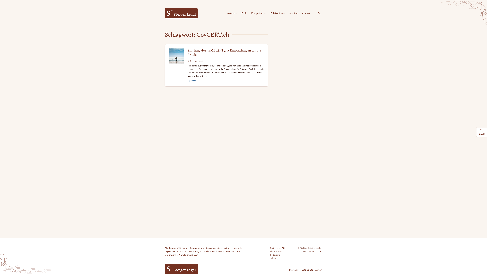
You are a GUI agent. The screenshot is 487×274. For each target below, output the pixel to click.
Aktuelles (232, 13)
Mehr (193, 81)
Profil (244, 13)
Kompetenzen (258, 13)
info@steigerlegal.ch (313, 248)
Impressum (294, 270)
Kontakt (306, 13)
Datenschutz (307, 270)
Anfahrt (318, 270)
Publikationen (277, 13)
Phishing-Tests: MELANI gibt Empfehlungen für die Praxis (224, 52)
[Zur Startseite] (181, 13)
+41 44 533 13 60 (315, 251)
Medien (293, 13)
